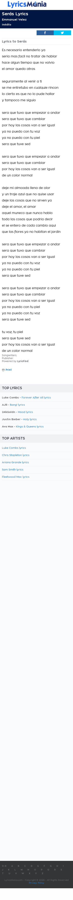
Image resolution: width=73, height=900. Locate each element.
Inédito (6, 24)
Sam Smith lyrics (12, 470)
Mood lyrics (25, 412)
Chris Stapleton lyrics (15, 455)
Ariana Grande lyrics (15, 462)
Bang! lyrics (17, 405)
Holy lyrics (30, 419)
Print (9, 370)
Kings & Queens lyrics (30, 426)
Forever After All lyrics (36, 397)
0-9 (4, 866)
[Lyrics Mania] (36, 4)
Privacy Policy (36, 883)
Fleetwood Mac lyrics (15, 477)
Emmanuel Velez (14, 19)
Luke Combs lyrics (14, 448)
